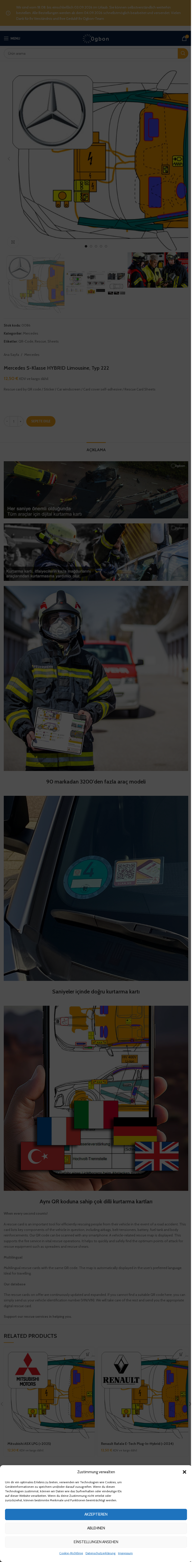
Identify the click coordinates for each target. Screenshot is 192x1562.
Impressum (125, 1553)
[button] (184, 1471)
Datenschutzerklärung (101, 1553)
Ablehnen (96, 1528)
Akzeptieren (96, 1514)
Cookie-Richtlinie (71, 1553)
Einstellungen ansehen (96, 1542)
